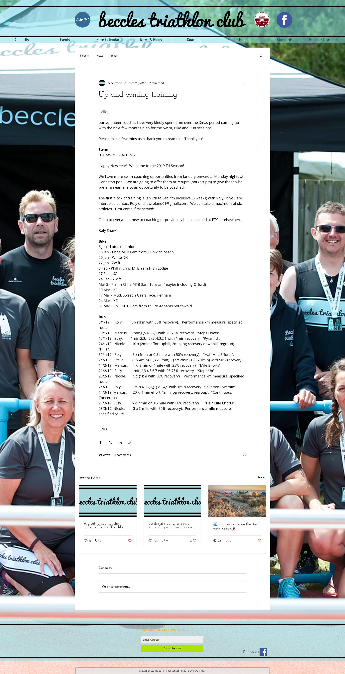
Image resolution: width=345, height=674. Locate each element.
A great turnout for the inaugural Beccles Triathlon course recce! (104, 525)
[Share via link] (130, 442)
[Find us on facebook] (263, 652)
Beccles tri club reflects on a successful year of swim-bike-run (170, 525)
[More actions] (244, 83)
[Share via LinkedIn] (120, 442)
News (100, 55)
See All (261, 477)
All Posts (84, 55)
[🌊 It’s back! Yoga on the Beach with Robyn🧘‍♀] (237, 501)
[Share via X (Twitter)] (110, 442)
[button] (261, 55)
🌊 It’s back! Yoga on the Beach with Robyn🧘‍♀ (237, 527)
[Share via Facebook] (100, 442)
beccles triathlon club (171, 19)
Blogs (114, 55)
